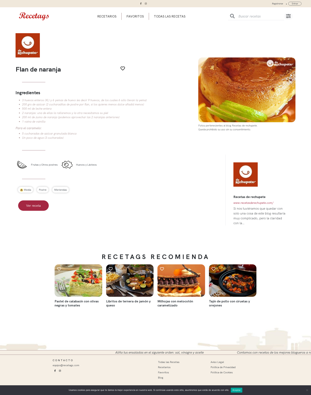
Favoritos (135, 16)
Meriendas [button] (60, 189)
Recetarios (106, 16)
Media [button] (27, 189)
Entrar (295, 3)
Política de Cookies (222, 372)
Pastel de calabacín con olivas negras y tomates (77, 303)
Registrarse (277, 3)
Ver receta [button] (33, 205)
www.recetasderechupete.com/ (253, 202)
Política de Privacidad (223, 367)
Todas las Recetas (168, 362)
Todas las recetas (169, 16)
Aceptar (236, 390)
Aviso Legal (217, 362)
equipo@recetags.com (66, 365)
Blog (160, 377)
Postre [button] (42, 189)
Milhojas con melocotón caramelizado (175, 303)
